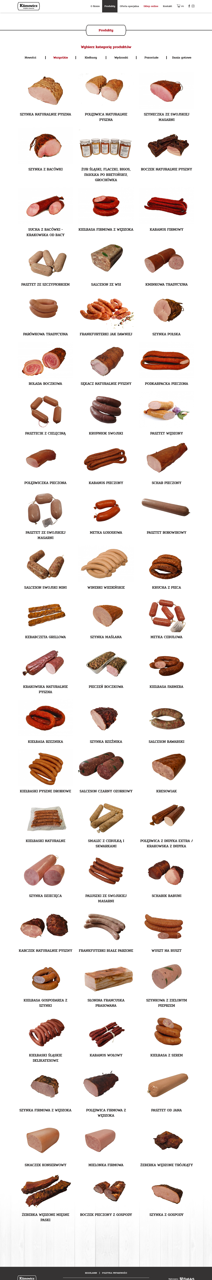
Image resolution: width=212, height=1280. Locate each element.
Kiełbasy (91, 57)
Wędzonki (121, 57)
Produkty (109, 6)
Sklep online (151, 6)
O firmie (95, 6)
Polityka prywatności (114, 1273)
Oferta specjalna (129, 6)
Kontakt (167, 6)
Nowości (30, 57)
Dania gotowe (181, 57)
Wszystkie (60, 57)
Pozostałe (151, 57)
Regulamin (91, 1273)
